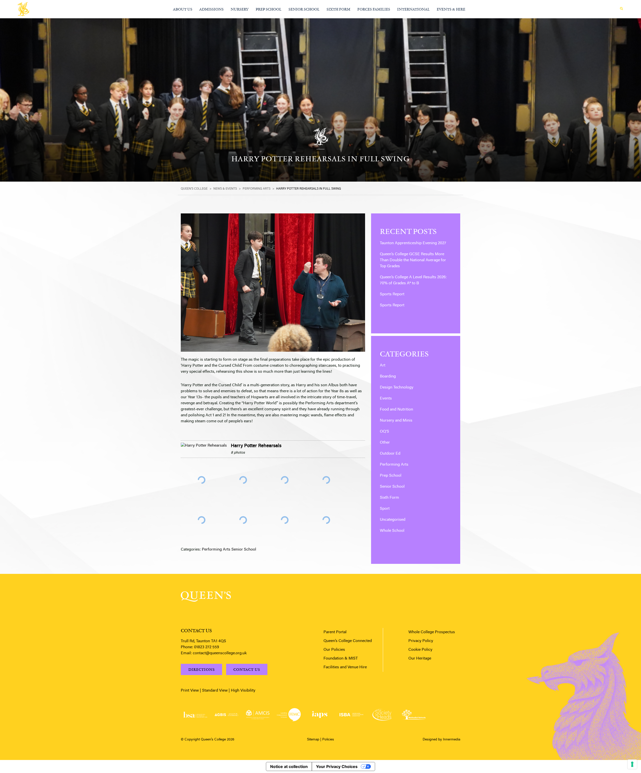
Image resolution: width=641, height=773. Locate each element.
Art (382, 365)
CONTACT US (246, 669)
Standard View (215, 691)
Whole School (392, 531)
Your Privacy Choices (337, 766)
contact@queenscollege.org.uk (220, 653)
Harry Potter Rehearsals (256, 446)
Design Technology (396, 387)
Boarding (388, 376)
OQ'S (384, 432)
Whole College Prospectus (431, 632)
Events (386, 399)
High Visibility (243, 691)
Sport (385, 509)
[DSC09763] (243, 480)
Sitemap (313, 739)
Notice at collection (289, 766)
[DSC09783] (326, 480)
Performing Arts (216, 550)
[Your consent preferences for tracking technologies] (632, 764)
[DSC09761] (201, 480)
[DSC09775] (284, 480)
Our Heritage (419, 659)
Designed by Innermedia (441, 739)
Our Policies (334, 650)
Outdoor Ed (390, 454)
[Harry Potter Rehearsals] (204, 446)
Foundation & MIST (341, 659)
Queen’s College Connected (348, 641)
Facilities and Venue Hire (345, 667)
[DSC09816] (284, 520)
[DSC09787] (201, 520)
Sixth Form (389, 498)
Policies (328, 739)
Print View (190, 691)
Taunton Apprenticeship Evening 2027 (413, 243)
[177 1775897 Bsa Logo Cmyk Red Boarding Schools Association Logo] (195, 715)
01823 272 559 (206, 647)
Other (385, 443)
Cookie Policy (420, 650)
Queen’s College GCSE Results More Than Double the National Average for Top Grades (413, 260)
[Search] (621, 8)
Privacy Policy (420, 641)
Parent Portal (335, 632)
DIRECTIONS (201, 669)
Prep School (390, 476)
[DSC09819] (326, 520)
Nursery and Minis (396, 421)
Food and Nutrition (396, 410)
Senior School (243, 550)
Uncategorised (392, 520)
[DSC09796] (243, 520)
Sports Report (392, 294)
